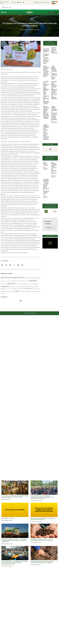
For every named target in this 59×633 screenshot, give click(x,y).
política (29, 288)
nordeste (12, 288)
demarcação (3, 284)
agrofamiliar (3, 281)
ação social (17, 281)
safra (19, 291)
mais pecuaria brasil (22, 286)
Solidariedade (27, 291)
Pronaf (3, 291)
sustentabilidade (36, 291)
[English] (54, 1)
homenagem (23, 284)
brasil (24, 281)
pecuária (23, 288)
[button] (2, 265)
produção (34, 288)
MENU (5, 12)
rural (16, 291)
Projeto (38, 288)
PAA (15, 288)
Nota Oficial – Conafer (45, 164)
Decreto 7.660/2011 (13, 87)
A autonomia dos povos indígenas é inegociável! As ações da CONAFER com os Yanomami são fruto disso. (46, 55)
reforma (11, 291)
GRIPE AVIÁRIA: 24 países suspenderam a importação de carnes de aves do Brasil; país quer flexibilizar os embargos (55, 114)
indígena (35, 284)
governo (17, 284)
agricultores (6, 277)
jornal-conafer (14, 286)
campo (27, 281)
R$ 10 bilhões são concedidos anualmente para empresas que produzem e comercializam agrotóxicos (21, 97)
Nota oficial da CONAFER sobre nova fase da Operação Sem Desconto (54, 168)
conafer (33, 280)
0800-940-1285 (46, 2)
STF (32, 291)
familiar (12, 283)
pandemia (18, 288)
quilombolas (7, 291)
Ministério (3, 288)
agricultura (18, 277)
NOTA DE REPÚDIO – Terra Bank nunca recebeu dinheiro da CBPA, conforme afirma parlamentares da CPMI (14, 563)
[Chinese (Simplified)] (53, 3)
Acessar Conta (7, 7)
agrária (7, 281)
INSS (10, 286)
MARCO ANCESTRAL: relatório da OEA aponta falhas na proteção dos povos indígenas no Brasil (46, 112)
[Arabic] (54, 3)
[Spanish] (56, 1)
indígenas (5, 286)
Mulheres (8, 288)
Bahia (21, 281)
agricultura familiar (29, 277)
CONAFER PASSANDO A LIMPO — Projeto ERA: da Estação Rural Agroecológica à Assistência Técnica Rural (47, 186)
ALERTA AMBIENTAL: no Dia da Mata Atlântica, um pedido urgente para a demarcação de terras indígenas (46, 132)
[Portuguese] (53, 1)
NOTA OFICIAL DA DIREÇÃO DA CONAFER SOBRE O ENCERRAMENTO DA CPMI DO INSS (14, 496)
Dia (7, 284)
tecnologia (3, 293)
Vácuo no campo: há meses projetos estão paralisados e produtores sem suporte (42, 562)
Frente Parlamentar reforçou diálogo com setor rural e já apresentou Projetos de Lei (46, 71)
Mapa (28, 286)
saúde (22, 291)
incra (28, 284)
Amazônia (11, 281)
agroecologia (37, 277)
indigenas (31, 284)
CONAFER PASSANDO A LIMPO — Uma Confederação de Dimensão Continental (42, 539)
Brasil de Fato (9, 69)
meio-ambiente (34, 286)
